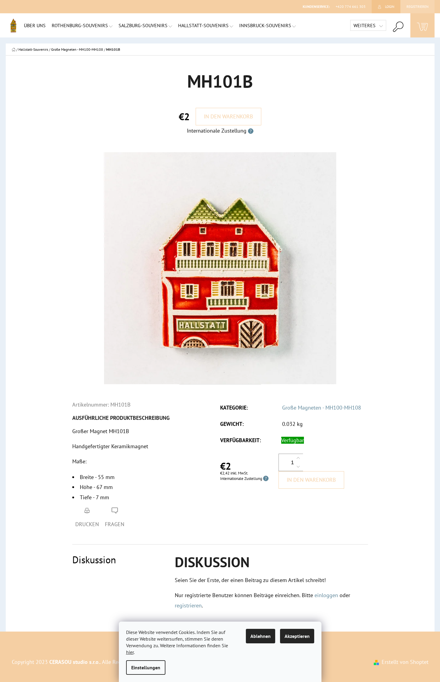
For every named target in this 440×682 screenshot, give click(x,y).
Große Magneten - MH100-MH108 (321, 407)
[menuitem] (35, 25)
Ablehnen (260, 636)
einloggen (326, 595)
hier (130, 652)
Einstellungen (145, 667)
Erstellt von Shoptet (405, 661)
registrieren (188, 605)
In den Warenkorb (228, 116)
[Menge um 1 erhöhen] (298, 458)
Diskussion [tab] (94, 560)
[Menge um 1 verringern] (298, 466)
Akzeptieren (297, 636)
